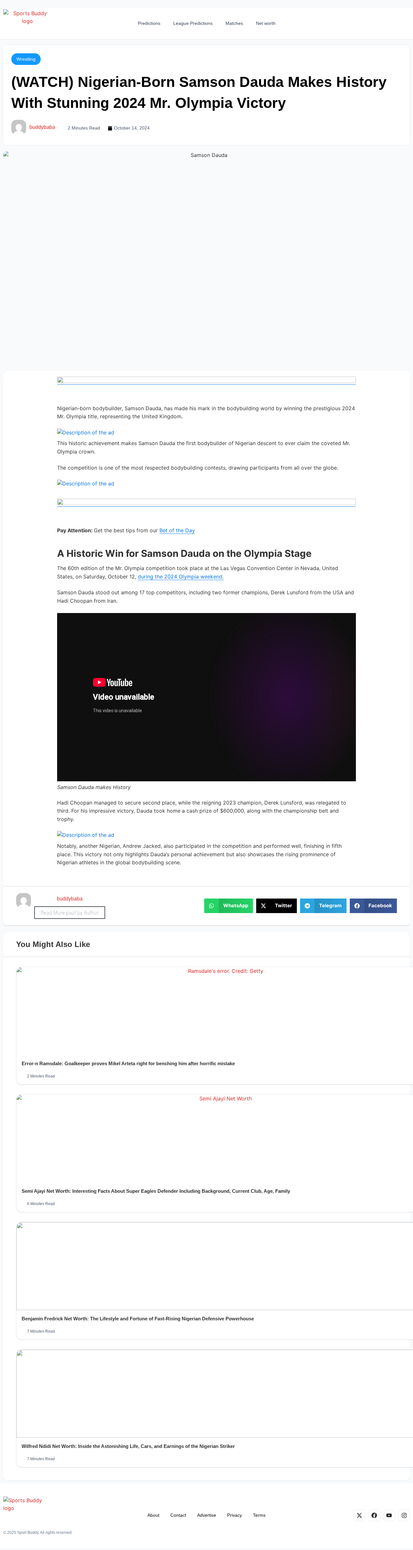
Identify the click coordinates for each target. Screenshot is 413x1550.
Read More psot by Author (70, 913)
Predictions (149, 23)
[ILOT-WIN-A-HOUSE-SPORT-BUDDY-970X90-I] (206, 381)
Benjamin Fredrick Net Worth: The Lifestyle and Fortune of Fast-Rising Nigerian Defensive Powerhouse (138, 1318)
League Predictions (193, 23)
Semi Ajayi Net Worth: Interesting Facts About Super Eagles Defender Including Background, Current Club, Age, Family (156, 1191)
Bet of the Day (177, 530)
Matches (234, 23)
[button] (26, 59)
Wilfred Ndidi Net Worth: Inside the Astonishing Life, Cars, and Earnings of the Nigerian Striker (128, 1446)
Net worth (266, 23)
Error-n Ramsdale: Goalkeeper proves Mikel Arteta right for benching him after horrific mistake (128, 1063)
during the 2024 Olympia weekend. (181, 576)
